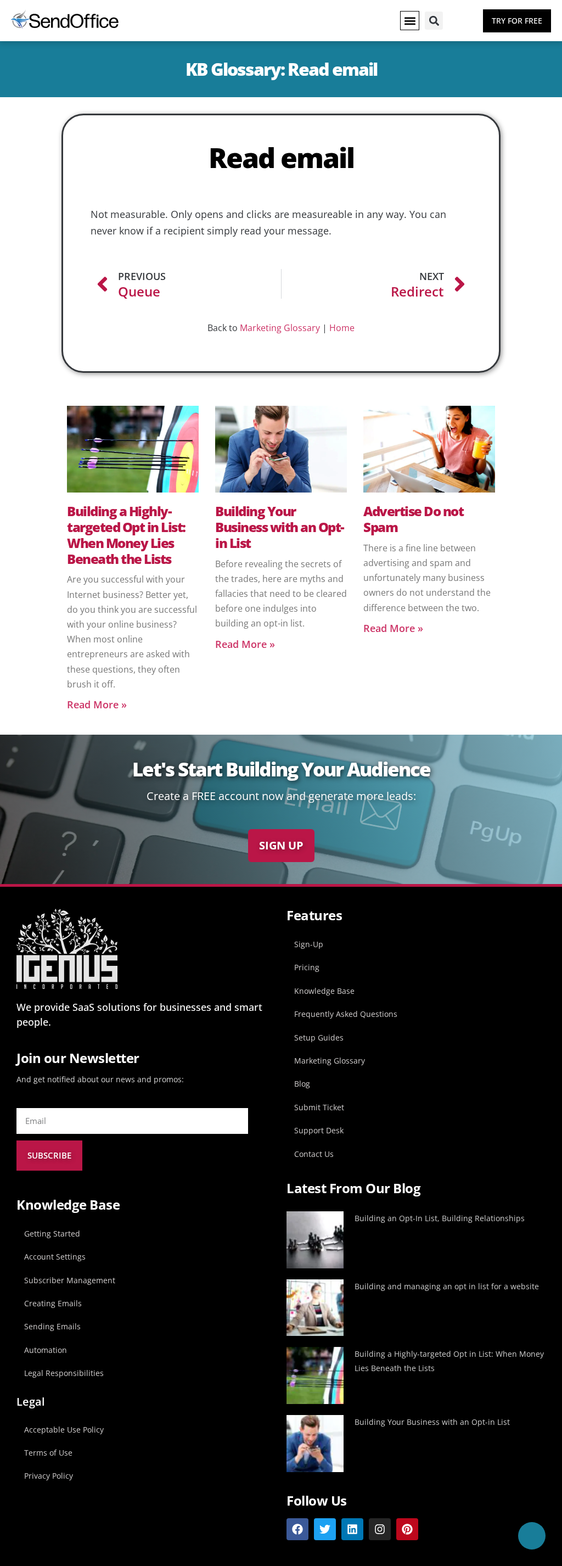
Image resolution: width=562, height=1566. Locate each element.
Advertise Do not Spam (413, 519)
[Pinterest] (407, 1529)
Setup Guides (319, 1037)
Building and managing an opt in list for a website (447, 1286)
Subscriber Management (69, 1280)
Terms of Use (48, 1452)
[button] (409, 20)
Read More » (97, 704)
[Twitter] (325, 1529)
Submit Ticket (319, 1107)
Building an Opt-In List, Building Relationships (440, 1218)
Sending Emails (52, 1326)
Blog (302, 1083)
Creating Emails (53, 1303)
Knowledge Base (324, 991)
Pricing (306, 967)
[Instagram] (380, 1529)
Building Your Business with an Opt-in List (279, 527)
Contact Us (314, 1154)
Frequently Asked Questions (345, 1014)
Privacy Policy (48, 1475)
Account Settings (55, 1256)
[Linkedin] (352, 1529)
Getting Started (52, 1233)
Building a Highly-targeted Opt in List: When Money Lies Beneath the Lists (126, 534)
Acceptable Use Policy (64, 1429)
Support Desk (319, 1130)
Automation (45, 1350)
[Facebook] (297, 1529)
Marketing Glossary (280, 328)
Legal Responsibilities (64, 1373)
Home (342, 328)
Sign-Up (308, 944)
